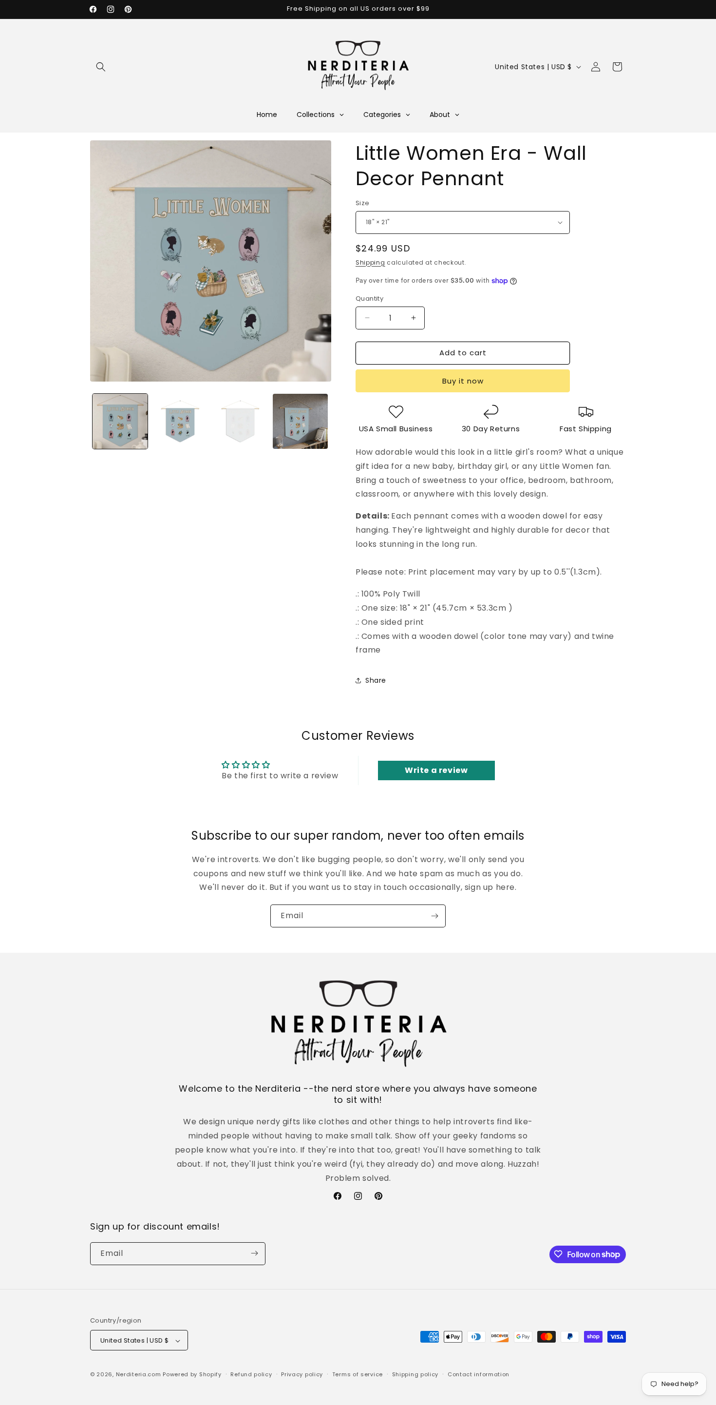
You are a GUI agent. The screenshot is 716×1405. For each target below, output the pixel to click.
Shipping (370, 262)
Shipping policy (415, 1374)
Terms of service (357, 1374)
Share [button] (375, 680)
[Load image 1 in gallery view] (120, 421)
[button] (101, 66)
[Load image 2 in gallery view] (179, 421)
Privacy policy (302, 1374)
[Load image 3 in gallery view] (240, 421)
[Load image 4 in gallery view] (300, 421)
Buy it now (463, 381)
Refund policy (251, 1374)
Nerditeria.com (138, 1375)
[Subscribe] (434, 916)
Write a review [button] (436, 770)
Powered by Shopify (192, 1375)
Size (363, 203)
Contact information (478, 1374)
